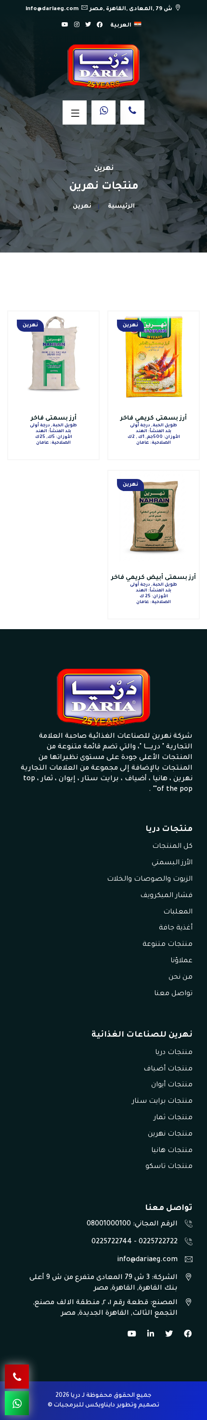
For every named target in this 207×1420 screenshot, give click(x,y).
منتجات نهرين (170, 1135)
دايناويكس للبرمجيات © (81, 1405)
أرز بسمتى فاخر (54, 418)
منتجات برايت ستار (162, 1102)
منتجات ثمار (173, 1118)
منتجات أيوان (172, 1085)
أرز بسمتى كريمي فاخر (153, 418)
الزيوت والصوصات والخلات (150, 880)
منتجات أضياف (168, 1069)
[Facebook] (100, 25)
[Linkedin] (150, 1335)
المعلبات (178, 912)
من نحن (180, 978)
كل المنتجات (172, 847)
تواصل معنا (173, 994)
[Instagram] (76, 25)
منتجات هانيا (172, 1151)
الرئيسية (121, 206)
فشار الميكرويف (166, 896)
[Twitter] (88, 25)
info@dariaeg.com (52, 9)
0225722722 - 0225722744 (134, 1242)
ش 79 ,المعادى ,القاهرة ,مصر (131, 9)
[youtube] (65, 25)
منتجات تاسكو (169, 1167)
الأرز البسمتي (172, 863)
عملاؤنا (181, 961)
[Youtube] (132, 1335)
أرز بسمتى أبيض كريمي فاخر (153, 578)
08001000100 (109, 1224)
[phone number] (132, 112)
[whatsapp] (103, 112)
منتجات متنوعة (167, 945)
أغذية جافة (176, 928)
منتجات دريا (174, 1053)
